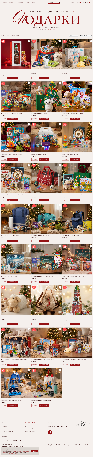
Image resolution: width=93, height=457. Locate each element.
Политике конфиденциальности (10, 453)
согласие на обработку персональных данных (16, 452)
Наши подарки (54, 2)
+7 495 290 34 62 (50, 29)
